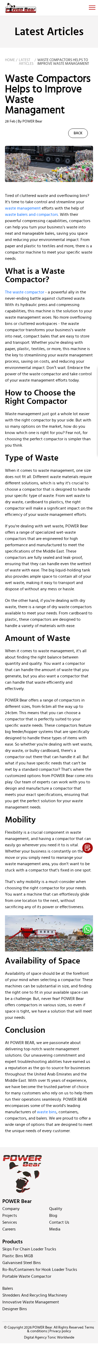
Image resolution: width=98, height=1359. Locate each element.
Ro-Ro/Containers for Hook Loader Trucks (39, 1269)
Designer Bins (14, 1309)
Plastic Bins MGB (17, 1256)
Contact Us (59, 1222)
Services (9, 1222)
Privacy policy (60, 1331)
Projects (9, 1215)
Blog (53, 1215)
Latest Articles (26, 62)
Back (78, 133)
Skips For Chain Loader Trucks (29, 1249)
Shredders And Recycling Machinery (34, 1295)
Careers (9, 1229)
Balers (7, 1288)
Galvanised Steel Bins (21, 1263)
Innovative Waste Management (30, 1302)
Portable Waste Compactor (26, 1276)
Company (11, 1209)
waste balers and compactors (31, 214)
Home (10, 60)
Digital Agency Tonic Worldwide (49, 1337)
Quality (55, 1209)
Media (54, 1229)
